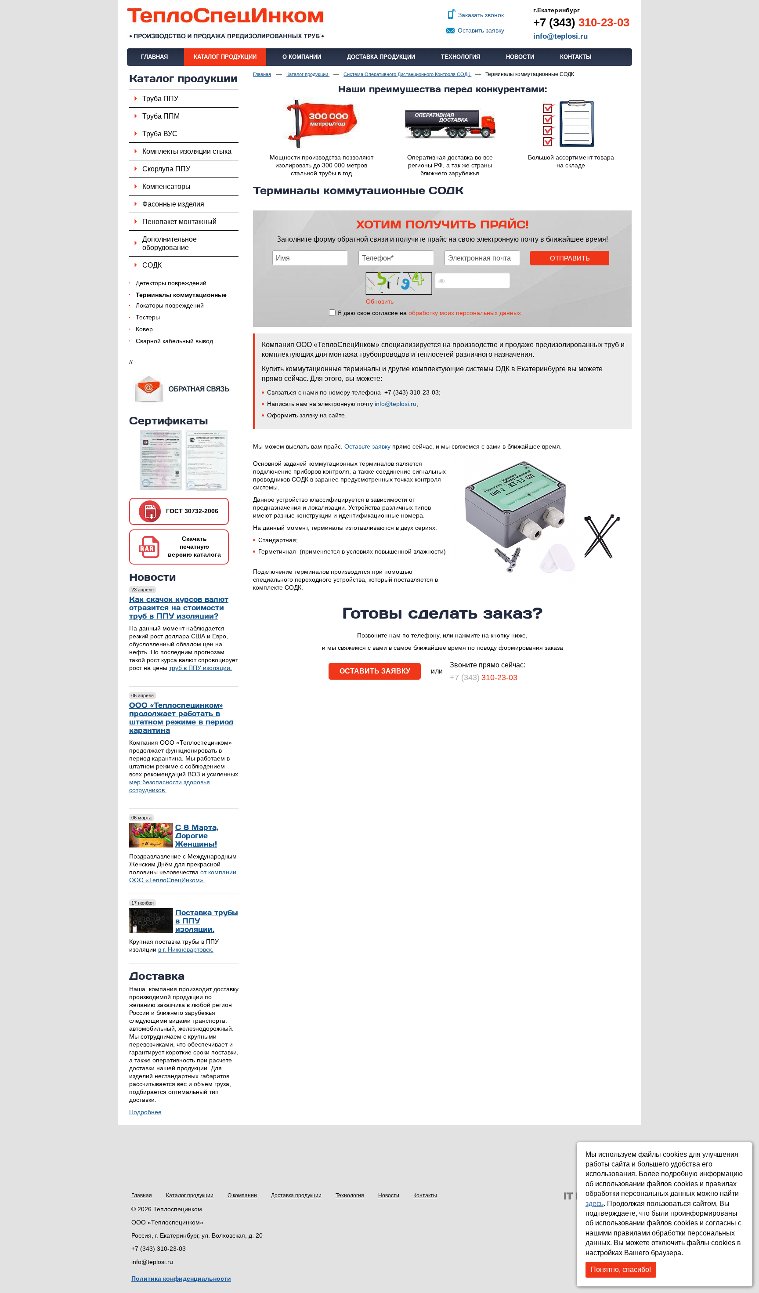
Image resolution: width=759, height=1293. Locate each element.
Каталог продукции (225, 57)
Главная (141, 1195)
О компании (242, 1195)
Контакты (425, 1195)
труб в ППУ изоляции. (200, 667)
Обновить (380, 301)
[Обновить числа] (399, 283)
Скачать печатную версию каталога (194, 546)
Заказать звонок (481, 14)
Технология (350, 1195)
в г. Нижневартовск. (185, 949)
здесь (595, 1203)
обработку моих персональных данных (464, 312)
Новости (152, 577)
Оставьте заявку (367, 446)
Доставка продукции (296, 1195)
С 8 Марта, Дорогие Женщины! (196, 835)
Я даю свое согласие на (429, 312)
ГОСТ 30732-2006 (192, 510)
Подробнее (145, 1112)
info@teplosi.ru (560, 36)
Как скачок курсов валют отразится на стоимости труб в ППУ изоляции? (178, 607)
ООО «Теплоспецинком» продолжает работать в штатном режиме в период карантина (181, 717)
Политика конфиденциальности (181, 1278)
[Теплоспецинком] (379, 24)
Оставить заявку (481, 30)
